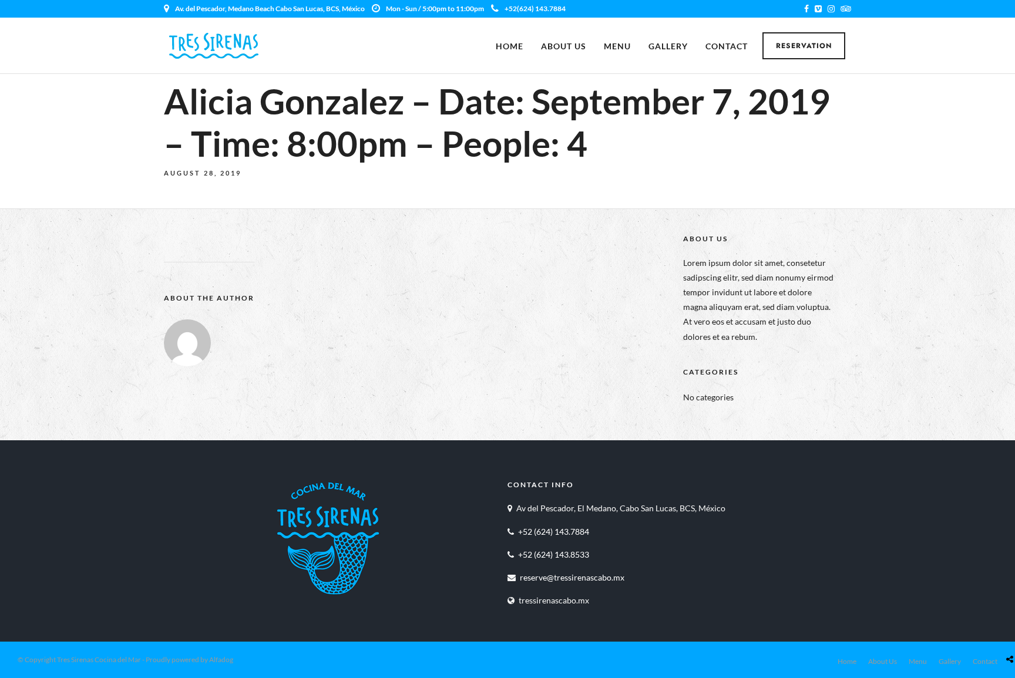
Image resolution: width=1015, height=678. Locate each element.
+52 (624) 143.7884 (553, 532)
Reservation (804, 46)
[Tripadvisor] (846, 9)
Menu (617, 46)
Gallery (668, 46)
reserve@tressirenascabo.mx (572, 577)
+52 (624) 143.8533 (553, 554)
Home (509, 46)
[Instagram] (831, 9)
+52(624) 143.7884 (535, 8)
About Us (563, 46)
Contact (726, 46)
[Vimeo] (818, 9)
